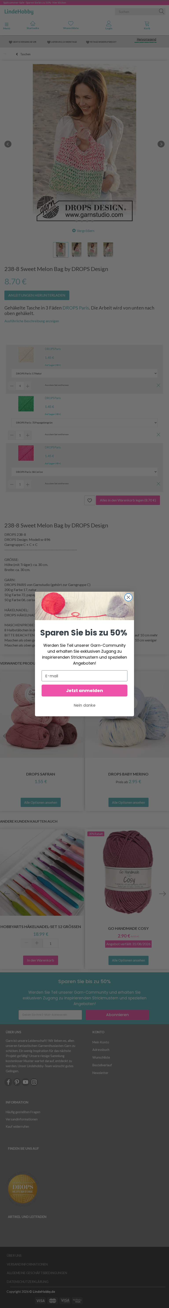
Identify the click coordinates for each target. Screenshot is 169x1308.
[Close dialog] (128, 597)
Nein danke (85, 705)
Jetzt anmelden (84, 690)
